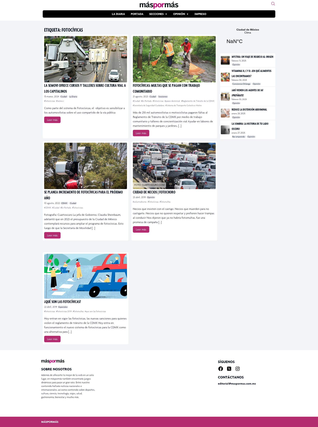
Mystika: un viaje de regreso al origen (252, 56)
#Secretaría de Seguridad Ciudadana (149, 105)
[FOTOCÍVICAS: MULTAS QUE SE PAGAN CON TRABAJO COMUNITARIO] (174, 59)
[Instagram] (237, 368)
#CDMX (48, 207)
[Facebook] (220, 368)
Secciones (156, 14)
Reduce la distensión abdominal (249, 109)
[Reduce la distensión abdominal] (225, 113)
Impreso (200, 14)
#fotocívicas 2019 (64, 311)
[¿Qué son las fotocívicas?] (85, 276)
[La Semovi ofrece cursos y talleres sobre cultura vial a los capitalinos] (85, 59)
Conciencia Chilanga (241, 84)
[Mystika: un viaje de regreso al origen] (225, 60)
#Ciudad (136, 101)
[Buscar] (273, 3)
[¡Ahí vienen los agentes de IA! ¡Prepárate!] (225, 96)
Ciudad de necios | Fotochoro (154, 191)
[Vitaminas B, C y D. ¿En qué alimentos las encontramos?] (225, 77)
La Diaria (118, 14)
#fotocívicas (49, 101)
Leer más (52, 120)
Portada (137, 14)
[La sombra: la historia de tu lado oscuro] (225, 129)
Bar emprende (238, 136)
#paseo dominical (173, 101)
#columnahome (140, 201)
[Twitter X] (229, 368)
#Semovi (60, 101)
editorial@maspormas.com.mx (237, 383)
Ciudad (64, 96)
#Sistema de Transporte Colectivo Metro (183, 105)
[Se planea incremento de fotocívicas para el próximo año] (85, 166)
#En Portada (146, 101)
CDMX (64, 203)
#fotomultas (165, 201)
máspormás (49, 422)
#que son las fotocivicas (95, 311)
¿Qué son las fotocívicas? (62, 301)
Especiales (63, 307)
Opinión (179, 14)
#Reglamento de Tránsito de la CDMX (197, 101)
